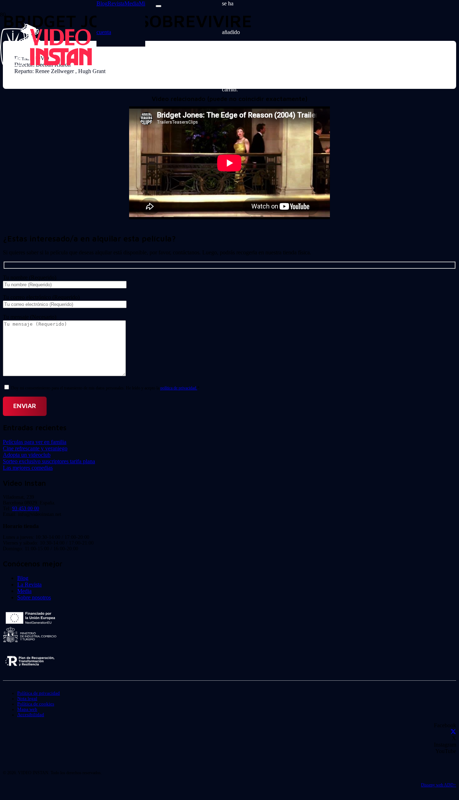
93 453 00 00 (25, 508)
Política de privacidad (38, 693)
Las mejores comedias (28, 468)
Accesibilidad (30, 714)
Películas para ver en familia (34, 442)
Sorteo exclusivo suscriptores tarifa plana (49, 461)
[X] (453, 732)
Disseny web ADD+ (438, 784)
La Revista (29, 584)
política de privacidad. (178, 388)
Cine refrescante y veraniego (35, 448)
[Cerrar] (158, 6)
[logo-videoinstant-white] (46, 64)
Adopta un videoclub (27, 455)
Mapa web (27, 709)
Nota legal (27, 698)
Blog (22, 578)
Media (24, 591)
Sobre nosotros (34, 597)
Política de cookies (35, 703)
